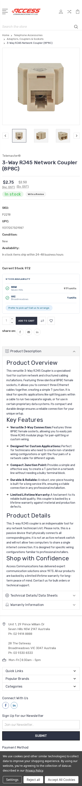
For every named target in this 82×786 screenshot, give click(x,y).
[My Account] (61, 13)
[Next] (77, 136)
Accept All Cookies (61, 779)
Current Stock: (16, 268)
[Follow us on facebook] (5, 705)
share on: (9, 331)
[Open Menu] (5, 11)
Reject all (33, 779)
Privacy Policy (34, 770)
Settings (12, 779)
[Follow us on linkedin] (14, 705)
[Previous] (5, 136)
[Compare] (69, 13)
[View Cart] (77, 13)
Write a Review (36, 194)
